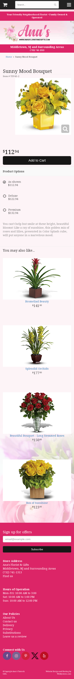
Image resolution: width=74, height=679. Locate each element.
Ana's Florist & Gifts (27, 33)
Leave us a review (15, 636)
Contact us (10, 621)
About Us (9, 617)
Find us (8, 576)
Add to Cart (37, 160)
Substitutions (12, 632)
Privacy (8, 628)
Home (9, 57)
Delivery (8, 625)
